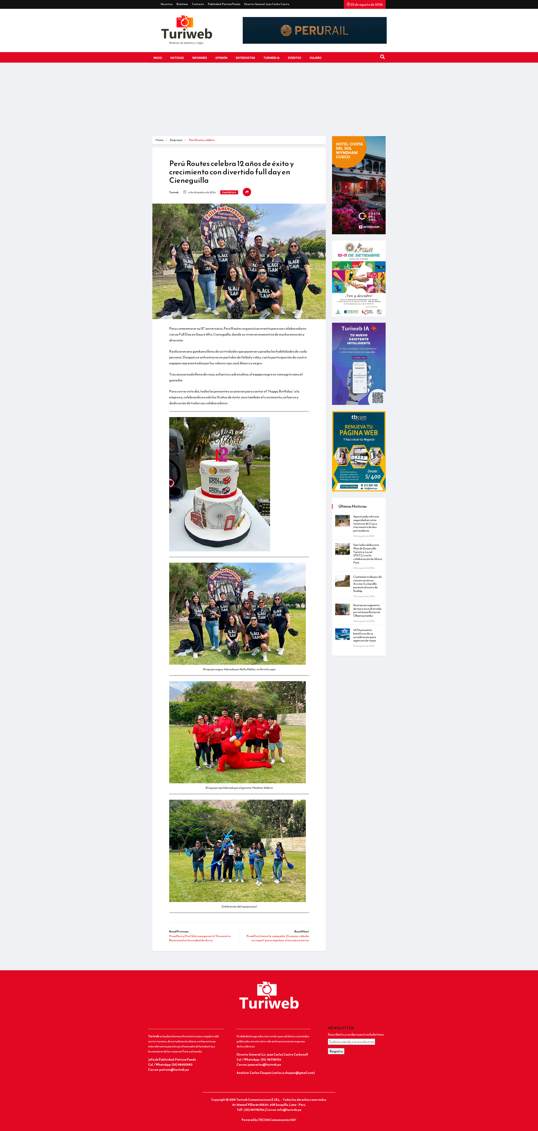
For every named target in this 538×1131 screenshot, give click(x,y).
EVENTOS (294, 58)
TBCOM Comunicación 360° (277, 1120)
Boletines (182, 4)
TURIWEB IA (272, 58)
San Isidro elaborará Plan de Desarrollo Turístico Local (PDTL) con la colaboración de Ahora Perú (367, 554)
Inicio (157, 58)
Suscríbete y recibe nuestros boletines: (356, 1034)
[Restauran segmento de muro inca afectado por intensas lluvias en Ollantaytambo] (342, 609)
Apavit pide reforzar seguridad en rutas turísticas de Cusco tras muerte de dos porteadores (366, 523)
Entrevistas (245, 58)
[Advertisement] (269, 100)
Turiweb (174, 192)
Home (160, 140)
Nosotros (167, 4)
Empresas (176, 140)
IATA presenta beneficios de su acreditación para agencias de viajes (364, 635)
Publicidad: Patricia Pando (224, 4)
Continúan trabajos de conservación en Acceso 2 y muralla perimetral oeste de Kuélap (367, 584)
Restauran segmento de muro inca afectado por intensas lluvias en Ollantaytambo (367, 610)
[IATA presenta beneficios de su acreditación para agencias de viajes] (342, 634)
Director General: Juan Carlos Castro (266, 4)
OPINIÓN (221, 58)
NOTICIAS (177, 58)
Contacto (198, 4)
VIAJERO (316, 58)
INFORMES (199, 58)
